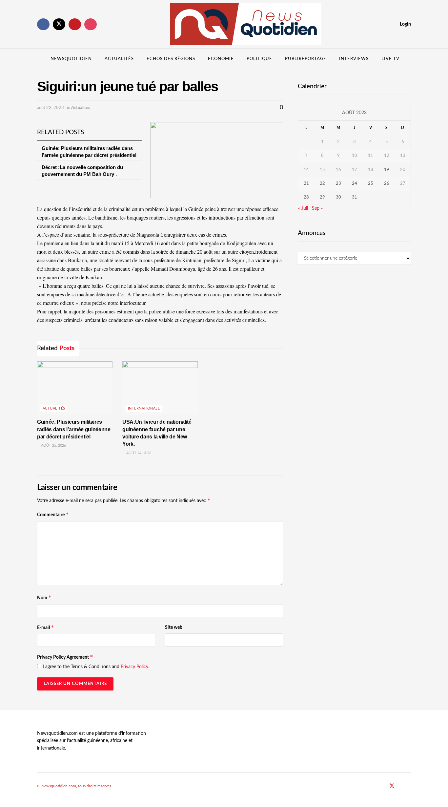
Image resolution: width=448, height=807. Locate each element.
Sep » (317, 208)
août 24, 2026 (138, 453)
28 (306, 197)
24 (354, 183)
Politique (259, 59)
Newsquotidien (71, 59)
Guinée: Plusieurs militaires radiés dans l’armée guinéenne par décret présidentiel (74, 429)
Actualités (119, 59)
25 (370, 183)
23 (338, 183)
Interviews (354, 59)
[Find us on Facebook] (43, 24)
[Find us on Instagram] (90, 24)
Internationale (144, 408)
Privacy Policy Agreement (65, 657)
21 (306, 183)
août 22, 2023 (50, 108)
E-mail (45, 627)
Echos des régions (171, 59)
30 (338, 197)
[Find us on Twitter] (59, 24)
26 (386, 183)
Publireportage (305, 59)
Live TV (390, 59)
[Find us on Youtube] (75, 24)
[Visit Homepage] (245, 24)
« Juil (303, 208)
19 (386, 170)
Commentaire (53, 514)
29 (322, 197)
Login (405, 24)
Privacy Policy (134, 667)
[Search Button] (408, 59)
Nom (44, 597)
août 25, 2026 (53, 445)
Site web (173, 627)
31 (354, 197)
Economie (221, 59)
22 (322, 183)
